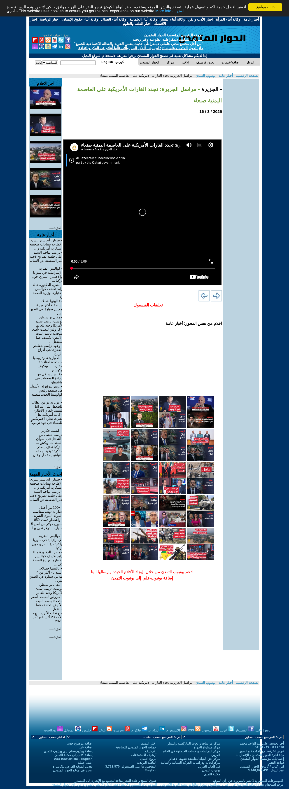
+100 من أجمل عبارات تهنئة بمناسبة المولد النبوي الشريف (47, 512)
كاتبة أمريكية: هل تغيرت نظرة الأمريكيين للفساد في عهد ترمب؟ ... (46, 421)
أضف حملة (85, 762)
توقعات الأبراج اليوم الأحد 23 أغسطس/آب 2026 (47, 617)
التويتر (224, 730)
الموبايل (69, 730)
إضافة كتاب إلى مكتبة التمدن (74, 755)
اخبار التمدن (148, 743)
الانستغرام (173, 730)
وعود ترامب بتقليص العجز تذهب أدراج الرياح (47, 350)
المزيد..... (55, 228)
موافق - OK (265, 7)
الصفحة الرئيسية (247, 75)
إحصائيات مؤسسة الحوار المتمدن (262, 759)
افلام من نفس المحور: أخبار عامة (194, 323)
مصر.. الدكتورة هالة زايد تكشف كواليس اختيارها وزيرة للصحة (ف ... (47, 291)
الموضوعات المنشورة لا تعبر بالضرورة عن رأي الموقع (248, 780)
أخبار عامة (225, 75)
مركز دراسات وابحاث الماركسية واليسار (193, 743)
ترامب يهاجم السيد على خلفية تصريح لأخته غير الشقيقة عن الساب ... (46, 258)
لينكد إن (153, 730)
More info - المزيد (169, 11)
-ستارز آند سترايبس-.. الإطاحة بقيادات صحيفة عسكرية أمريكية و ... (45, 244)
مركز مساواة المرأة (207, 747)
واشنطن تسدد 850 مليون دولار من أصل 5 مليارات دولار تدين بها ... (46, 526)
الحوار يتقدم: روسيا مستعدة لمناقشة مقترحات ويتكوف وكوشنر (47, 364)
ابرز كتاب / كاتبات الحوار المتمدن (262, 766)
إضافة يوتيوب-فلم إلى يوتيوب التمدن (68, 751)
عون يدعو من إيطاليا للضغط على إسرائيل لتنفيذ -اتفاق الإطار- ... (46, 406)
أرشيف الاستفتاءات (143, 755)
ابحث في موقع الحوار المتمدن (73, 770)
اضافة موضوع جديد (80, 743)
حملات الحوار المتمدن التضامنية (135, 747)
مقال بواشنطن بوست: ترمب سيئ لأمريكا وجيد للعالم (49, 321)
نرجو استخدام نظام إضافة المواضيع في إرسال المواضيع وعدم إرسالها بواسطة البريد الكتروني (221, 784)
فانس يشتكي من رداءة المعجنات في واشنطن (48, 378)
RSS (191, 730)
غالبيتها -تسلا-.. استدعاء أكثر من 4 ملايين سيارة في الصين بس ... (46, 307)
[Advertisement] (241, 146)
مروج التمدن (148, 759)
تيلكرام (136, 730)
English (150, 770)
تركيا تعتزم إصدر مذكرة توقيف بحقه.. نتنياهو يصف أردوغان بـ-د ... (47, 453)
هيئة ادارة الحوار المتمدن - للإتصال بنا (260, 755)
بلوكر (103, 730)
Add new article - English (73, 759)
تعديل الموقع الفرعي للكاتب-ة (73, 766)
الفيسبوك (241, 730)
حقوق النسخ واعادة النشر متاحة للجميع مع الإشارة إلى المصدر (116, 780)
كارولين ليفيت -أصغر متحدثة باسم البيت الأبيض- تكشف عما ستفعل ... (46, 335)
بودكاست (50, 730)
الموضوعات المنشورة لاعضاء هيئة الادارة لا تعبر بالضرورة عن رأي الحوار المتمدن (104, 784)
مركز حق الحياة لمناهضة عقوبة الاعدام (194, 759)
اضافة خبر (86, 747)
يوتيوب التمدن (205, 75)
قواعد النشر (276, 762)
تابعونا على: (262, 730)
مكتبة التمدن (212, 774)
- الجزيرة (211, 89)
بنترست (119, 730)
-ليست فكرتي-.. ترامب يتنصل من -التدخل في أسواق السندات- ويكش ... (49, 437)
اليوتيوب (207, 730)
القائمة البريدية (146, 762)
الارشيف (150, 751)
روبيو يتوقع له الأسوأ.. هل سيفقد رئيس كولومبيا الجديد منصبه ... (46, 392)
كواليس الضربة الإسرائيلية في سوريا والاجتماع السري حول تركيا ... (47, 274)
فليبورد (87, 730)
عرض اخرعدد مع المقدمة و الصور (262, 751)
